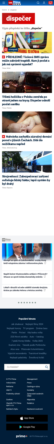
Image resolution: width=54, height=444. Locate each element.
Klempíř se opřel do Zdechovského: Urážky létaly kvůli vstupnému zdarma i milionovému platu (25, 261)
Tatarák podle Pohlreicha (33, 345)
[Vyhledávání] (38, 2)
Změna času (41, 328)
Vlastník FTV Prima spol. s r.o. (13, 404)
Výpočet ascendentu (17, 353)
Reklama (9, 386)
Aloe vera (15, 349)
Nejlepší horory (14, 328)
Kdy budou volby (35, 332)
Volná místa (11, 383)
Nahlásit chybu (12, 409)
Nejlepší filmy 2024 (34, 324)
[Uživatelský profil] (44, 3)
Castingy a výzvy (33, 386)
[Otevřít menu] (3, 3)
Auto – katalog (36, 336)
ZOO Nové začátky (19, 336)
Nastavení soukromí (35, 409)
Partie (14, 332)
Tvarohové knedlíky (37, 353)
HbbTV (9, 390)
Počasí (22, 332)
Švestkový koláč (36, 357)
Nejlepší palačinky (18, 357)
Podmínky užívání (13, 394)
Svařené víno (14, 345)
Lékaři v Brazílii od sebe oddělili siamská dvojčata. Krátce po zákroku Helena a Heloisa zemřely (26, 289)
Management (32, 379)
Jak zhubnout (17, 324)
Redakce (30, 403)
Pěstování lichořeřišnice (32, 349)
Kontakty (30, 390)
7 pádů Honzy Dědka (20, 341)
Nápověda (31, 400)
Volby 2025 (37, 341)
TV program (28, 328)
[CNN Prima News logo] (14, 3)
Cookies (9, 400)
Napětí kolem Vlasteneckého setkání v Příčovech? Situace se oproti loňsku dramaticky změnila (25, 275)
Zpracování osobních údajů (35, 395)
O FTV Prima (11, 379)
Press (29, 383)
